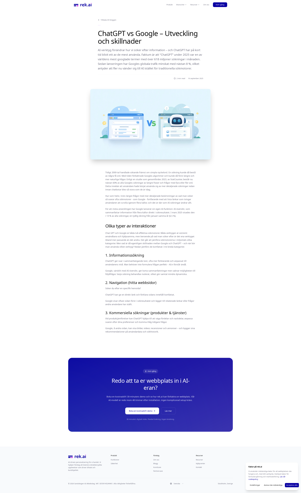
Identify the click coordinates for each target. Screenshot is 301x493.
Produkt (169, 5)
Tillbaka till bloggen (108, 20)
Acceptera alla (291, 485)
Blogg (155, 463)
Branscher (180, 5)
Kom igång (220, 5)
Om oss (206, 5)
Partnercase (158, 471)
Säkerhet (114, 463)
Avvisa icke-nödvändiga (273, 485)
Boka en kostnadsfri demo (140, 411)
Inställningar (255, 485)
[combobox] (177, 483)
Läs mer (168, 411)
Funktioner (115, 460)
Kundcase (157, 467)
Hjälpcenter (200, 463)
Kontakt (199, 467)
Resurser (193, 5)
